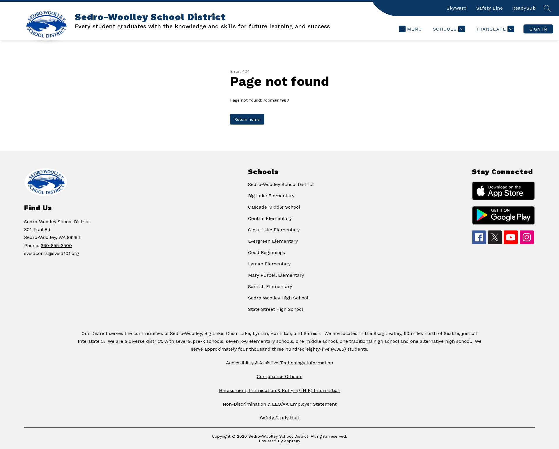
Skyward (457, 8)
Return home (247, 119)
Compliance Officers (280, 376)
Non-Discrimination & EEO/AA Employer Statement (280, 404)
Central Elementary (270, 218)
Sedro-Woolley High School (278, 298)
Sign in (538, 29)
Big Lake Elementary (271, 195)
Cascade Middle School (274, 207)
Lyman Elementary (269, 264)
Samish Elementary (270, 286)
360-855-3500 (56, 245)
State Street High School (275, 309)
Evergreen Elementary (273, 241)
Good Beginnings (266, 252)
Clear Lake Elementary (274, 230)
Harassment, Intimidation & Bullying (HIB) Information (279, 390)
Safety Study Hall (279, 417)
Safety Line (489, 8)
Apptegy (292, 441)
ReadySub (524, 8)
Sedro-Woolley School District (281, 184)
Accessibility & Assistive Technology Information (279, 362)
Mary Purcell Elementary (276, 275)
